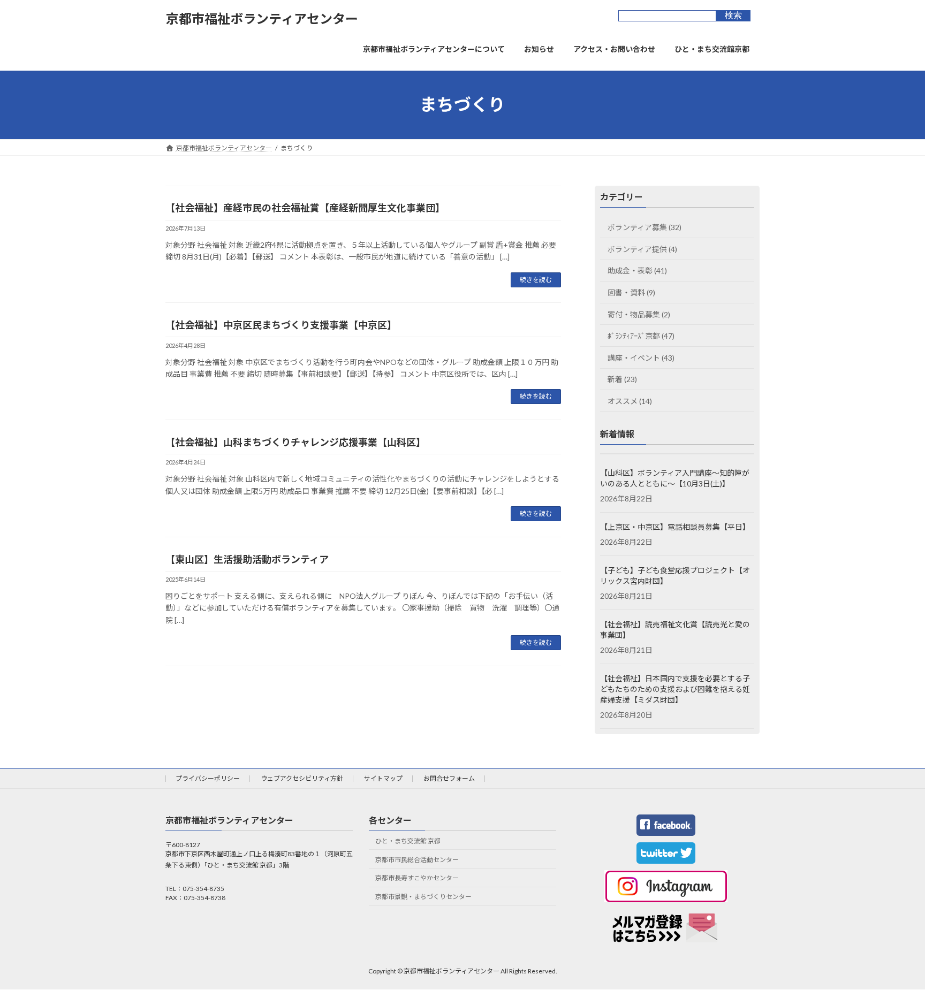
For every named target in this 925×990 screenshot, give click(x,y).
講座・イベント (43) (641, 357)
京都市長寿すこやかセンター (417, 878)
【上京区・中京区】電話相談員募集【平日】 (675, 526)
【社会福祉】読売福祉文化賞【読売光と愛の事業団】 (675, 629)
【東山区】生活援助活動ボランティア (247, 559)
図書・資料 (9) (631, 292)
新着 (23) (622, 379)
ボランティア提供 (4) (642, 248)
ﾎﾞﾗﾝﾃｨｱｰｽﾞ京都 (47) (641, 335)
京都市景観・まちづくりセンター (423, 897)
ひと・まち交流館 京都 (408, 841)
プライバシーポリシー (208, 778)
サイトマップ (383, 778)
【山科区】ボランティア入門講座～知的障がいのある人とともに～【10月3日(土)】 (674, 478)
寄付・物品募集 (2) (639, 313)
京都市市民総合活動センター (417, 859)
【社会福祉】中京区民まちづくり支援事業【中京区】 (281, 325)
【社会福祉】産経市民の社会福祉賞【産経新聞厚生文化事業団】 (305, 208)
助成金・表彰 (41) (637, 270)
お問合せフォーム (449, 778)
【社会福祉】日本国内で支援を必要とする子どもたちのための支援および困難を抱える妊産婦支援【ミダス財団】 (675, 689)
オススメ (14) (630, 401)
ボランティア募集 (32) (644, 227)
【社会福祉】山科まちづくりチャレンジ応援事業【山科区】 (295, 442)
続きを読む (536, 280)
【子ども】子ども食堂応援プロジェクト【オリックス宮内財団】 (675, 575)
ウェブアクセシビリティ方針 (302, 778)
